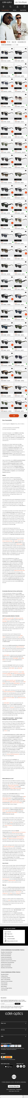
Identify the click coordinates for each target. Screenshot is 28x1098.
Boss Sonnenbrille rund (11, 680)
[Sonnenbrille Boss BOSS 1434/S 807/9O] (20, 67)
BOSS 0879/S (5, 799)
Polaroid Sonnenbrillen (6, 959)
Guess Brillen (4, 984)
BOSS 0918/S (6, 655)
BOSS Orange (19, 544)
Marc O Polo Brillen (5, 979)
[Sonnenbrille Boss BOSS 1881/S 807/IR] (7, 341)
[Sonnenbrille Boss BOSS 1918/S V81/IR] (20, 250)
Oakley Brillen (4, 976)
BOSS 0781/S (16, 801)
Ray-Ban (12, 707)
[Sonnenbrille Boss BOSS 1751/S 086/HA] (7, 250)
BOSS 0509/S (11, 668)
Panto (3, 690)
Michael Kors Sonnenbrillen (7, 962)
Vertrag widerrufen (14, 1086)
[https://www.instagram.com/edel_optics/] (21, 1066)
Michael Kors (5, 893)
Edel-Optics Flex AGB (14, 1091)
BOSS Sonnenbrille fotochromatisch (16, 838)
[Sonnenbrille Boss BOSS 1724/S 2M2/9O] (7, 52)
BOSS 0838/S (15, 658)
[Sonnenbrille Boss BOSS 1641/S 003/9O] (20, 356)
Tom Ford (19, 539)
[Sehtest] (3, 6)
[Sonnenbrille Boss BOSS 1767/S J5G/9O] (7, 113)
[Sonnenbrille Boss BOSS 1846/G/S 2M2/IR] (20, 82)
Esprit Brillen (4, 989)
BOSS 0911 (20, 668)
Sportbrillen (23, 10)
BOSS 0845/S (8, 812)
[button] (7, 2)
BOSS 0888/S (13, 788)
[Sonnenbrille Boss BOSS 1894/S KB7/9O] (7, 98)
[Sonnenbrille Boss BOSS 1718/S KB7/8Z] (20, 280)
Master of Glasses (8, 825)
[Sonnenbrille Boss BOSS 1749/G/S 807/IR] (20, 265)
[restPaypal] (12, 1046)
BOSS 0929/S (18, 788)
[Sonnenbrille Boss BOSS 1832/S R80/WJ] (20, 189)
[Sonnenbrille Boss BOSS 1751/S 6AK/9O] (7, 265)
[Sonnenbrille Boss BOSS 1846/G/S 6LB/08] (7, 82)
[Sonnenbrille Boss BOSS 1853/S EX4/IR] (7, 372)
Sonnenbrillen (5, 10)
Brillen (14, 10)
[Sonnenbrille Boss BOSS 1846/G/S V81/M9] (7, 159)
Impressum (19, 1089)
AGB (7, 1089)
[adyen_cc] (2, 1046)
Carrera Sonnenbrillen (6, 957)
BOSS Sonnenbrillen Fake (19, 570)
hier (20, 1007)
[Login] (17, 6)
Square (20, 637)
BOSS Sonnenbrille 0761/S (19, 673)
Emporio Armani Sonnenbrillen (8, 960)
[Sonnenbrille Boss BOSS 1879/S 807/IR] (20, 402)
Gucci (23, 539)
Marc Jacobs (18, 891)
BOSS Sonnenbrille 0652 (9, 618)
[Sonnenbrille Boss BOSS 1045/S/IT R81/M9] (7, 356)
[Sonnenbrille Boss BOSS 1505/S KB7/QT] (7, 143)
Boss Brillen (4, 986)
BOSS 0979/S (11, 786)
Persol (5, 730)
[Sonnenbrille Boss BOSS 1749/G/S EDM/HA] (7, 174)
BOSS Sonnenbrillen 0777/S (9, 691)
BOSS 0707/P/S (13, 802)
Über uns (3, 1023)
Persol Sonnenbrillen (6, 955)
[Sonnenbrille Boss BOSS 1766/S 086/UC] (20, 326)
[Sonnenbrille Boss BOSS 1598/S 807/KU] (7, 326)
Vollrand (8, 619)
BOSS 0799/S (19, 802)
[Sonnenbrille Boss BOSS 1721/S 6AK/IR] (20, 341)
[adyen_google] (19, 1046)
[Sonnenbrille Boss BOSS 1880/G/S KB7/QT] (7, 402)
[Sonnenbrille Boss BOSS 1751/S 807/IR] (20, 128)
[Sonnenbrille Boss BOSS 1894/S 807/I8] (7, 219)
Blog (11, 822)
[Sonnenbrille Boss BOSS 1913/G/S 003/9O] (7, 128)
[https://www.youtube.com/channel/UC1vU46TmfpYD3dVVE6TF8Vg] (24, 1066)
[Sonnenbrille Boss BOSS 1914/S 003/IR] (20, 387)
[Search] (10, 6)
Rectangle (4, 621)
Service (3, 1029)
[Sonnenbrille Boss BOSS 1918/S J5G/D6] (20, 113)
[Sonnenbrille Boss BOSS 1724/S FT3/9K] (7, 67)
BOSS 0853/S (14, 812)
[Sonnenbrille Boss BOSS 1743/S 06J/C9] (20, 219)
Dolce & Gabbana (5, 541)
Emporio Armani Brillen (6, 981)
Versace (16, 541)
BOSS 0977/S (10, 785)
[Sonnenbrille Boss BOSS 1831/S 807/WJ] (7, 189)
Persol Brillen (4, 983)
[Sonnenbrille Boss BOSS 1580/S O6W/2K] (7, 280)
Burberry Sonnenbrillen (6, 967)
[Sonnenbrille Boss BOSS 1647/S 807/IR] (20, 235)
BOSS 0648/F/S (6, 809)
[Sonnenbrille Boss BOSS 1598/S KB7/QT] (20, 372)
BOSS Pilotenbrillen (14, 671)
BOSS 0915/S (16, 785)
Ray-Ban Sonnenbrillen (6, 952)
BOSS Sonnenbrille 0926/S (9, 697)
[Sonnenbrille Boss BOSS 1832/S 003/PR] (20, 204)
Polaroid (18, 893)
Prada (11, 541)
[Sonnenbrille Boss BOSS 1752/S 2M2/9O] (20, 159)
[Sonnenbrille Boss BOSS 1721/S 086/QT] (20, 174)
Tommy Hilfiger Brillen (6, 988)
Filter (4, 42)
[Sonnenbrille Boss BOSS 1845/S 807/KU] (20, 311)
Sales (9, 900)
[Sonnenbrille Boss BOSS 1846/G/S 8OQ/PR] (20, 143)
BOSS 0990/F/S (17, 683)
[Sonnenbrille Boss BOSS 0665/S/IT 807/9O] (7, 235)
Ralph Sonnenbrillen (6, 966)
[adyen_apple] (16, 1046)
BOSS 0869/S (12, 681)
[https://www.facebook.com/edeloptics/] (18, 1066)
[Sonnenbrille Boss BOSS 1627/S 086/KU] (20, 296)
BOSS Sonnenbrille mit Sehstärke (19, 832)
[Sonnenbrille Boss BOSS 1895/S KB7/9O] (7, 296)
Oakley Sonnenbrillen (6, 953)
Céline (11, 893)
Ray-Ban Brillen (5, 974)
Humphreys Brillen (5, 977)
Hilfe (2, 1036)
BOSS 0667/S (6, 702)
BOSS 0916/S (8, 798)
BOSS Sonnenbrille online (9, 846)
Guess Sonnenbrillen (6, 964)
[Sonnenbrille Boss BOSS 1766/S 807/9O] (20, 52)
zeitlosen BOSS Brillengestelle (13, 754)
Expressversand (5, 878)
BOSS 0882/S (9, 674)
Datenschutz (12, 1089)
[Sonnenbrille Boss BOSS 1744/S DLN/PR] (7, 387)
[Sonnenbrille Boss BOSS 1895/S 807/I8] (7, 204)
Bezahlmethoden (12, 880)
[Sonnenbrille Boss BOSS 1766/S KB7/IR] (7, 311)
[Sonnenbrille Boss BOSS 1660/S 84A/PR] (20, 98)
